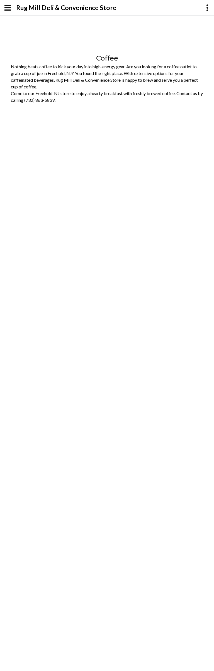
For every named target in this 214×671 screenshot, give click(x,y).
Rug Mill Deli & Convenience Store (66, 7)
